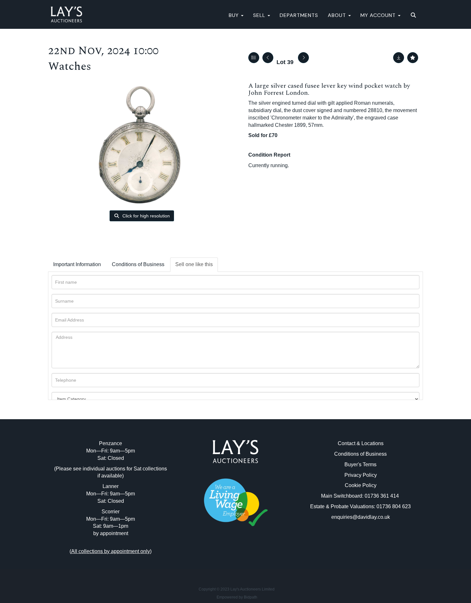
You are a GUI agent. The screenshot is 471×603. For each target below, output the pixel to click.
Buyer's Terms (360, 464)
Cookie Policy (360, 485)
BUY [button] (234, 15)
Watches (69, 66)
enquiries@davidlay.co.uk (360, 517)
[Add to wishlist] (412, 57)
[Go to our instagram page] (249, 555)
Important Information (77, 264)
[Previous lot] (267, 57)
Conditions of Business (138, 264)
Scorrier (111, 511)
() (111, 551)
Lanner (111, 486)
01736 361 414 (382, 496)
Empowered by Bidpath (237, 597)
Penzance (110, 443)
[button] (414, 15)
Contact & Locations (361, 443)
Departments (299, 15)
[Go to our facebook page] (222, 555)
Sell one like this (194, 264)
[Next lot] (303, 57)
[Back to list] (253, 57)
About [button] (338, 15)
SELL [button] (260, 15)
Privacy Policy (360, 475)
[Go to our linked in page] (235, 555)
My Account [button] (378, 15)
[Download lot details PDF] (398, 57)
